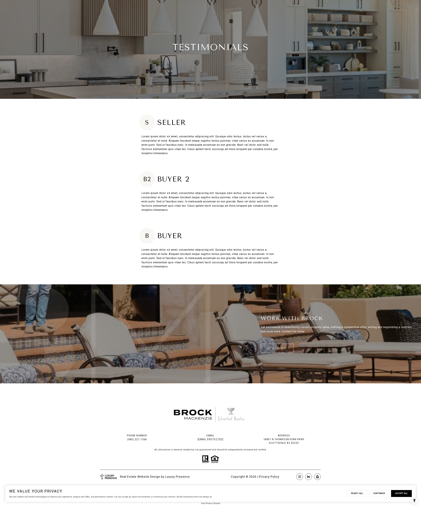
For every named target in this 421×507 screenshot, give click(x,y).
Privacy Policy (269, 476)
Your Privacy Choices (210, 503)
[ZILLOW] (317, 476)
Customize (379, 493)
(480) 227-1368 (137, 439)
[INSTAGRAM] (299, 476)
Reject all (357, 493)
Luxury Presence (177, 476)
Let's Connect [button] (277, 348)
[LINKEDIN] (308, 476)
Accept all (401, 493)
